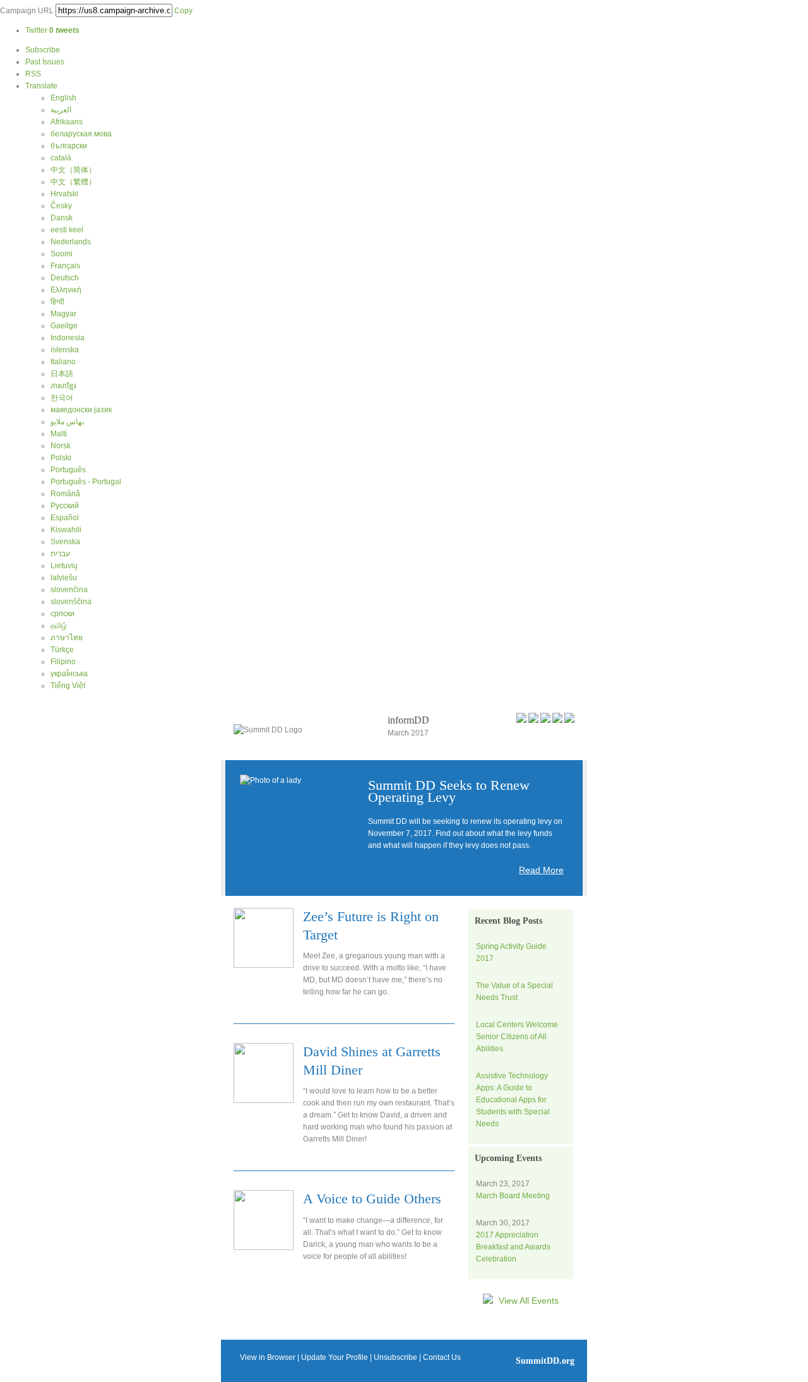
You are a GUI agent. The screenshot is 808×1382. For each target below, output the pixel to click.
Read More (541, 870)
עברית (60, 553)
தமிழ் (58, 625)
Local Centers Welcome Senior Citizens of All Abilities (517, 1036)
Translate (41, 85)
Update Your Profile (334, 1357)
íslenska (64, 349)
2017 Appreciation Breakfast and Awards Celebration (513, 1246)
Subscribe (42, 49)
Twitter (52, 30)
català (60, 157)
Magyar (63, 313)
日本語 (61, 373)
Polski (60, 457)
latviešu (63, 577)
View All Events (527, 1301)
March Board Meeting (513, 1195)
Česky (61, 205)
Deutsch (64, 277)
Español (64, 517)
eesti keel (66, 229)
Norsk (60, 445)
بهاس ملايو (67, 421)
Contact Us (442, 1357)
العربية (60, 109)
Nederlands (70, 241)
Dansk (61, 217)
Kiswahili (65, 529)
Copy (183, 10)
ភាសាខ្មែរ (63, 385)
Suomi (61, 253)
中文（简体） (73, 169)
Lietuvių (64, 565)
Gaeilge (64, 325)
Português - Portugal (85, 481)
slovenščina (71, 601)
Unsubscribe (395, 1357)
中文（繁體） (73, 181)
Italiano (63, 361)
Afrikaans (66, 121)
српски (62, 613)
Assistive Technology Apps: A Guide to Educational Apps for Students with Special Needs (513, 1099)
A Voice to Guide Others (372, 1198)
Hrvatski (64, 193)
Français (65, 265)
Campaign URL (27, 10)
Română (65, 493)
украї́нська (69, 673)
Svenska (65, 541)
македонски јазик (81, 409)
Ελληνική (65, 289)
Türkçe (62, 649)
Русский (64, 505)
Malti (58, 433)
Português (68, 469)
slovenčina (69, 589)
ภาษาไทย (66, 637)
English (63, 97)
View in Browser (267, 1357)
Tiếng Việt (67, 685)
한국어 (61, 397)
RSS (33, 73)
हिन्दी (57, 301)
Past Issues (44, 61)
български (68, 145)
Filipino (63, 661)
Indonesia (67, 337)
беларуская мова (81, 133)
